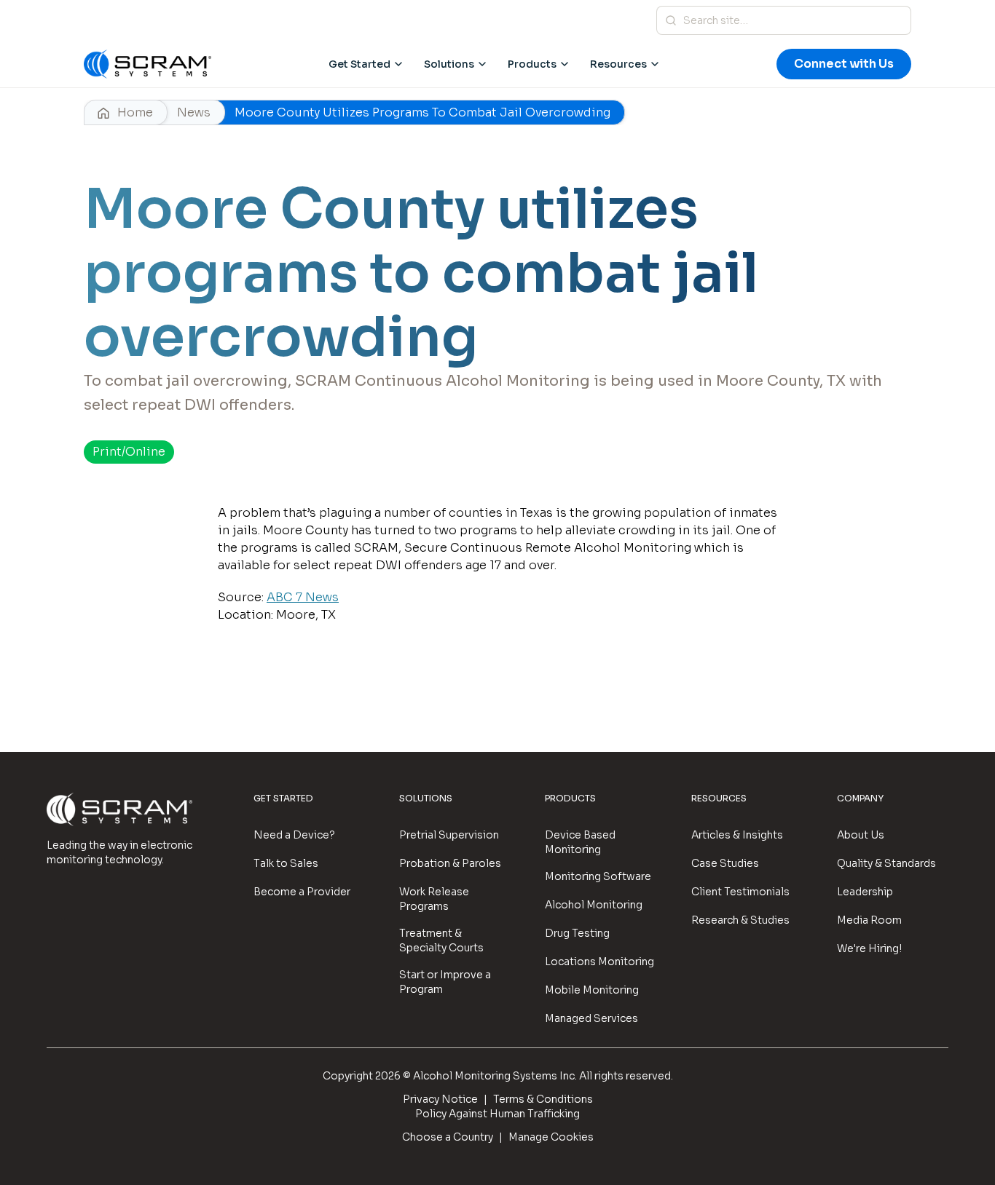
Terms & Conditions (543, 1099)
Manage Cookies (551, 1137)
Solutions (449, 64)
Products (532, 64)
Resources (618, 64)
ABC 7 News (303, 597)
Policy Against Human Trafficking (497, 1113)
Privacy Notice (440, 1099)
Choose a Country (447, 1137)
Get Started (359, 64)
